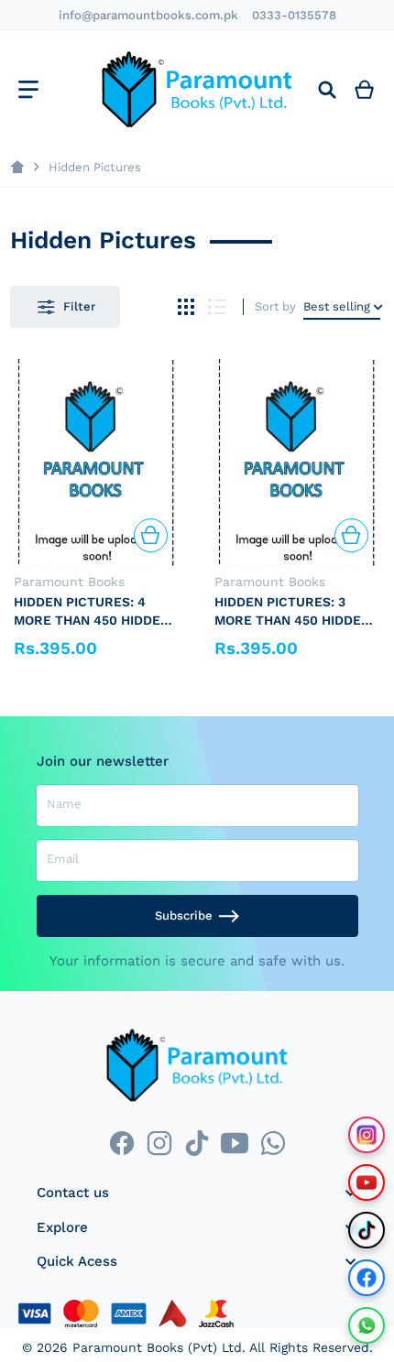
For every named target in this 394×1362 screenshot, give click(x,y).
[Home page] (17, 167)
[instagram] (159, 1143)
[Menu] (28, 89)
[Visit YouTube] (366, 1182)
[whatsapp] (272, 1143)
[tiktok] (196, 1143)
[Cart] (364, 89)
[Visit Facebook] (366, 1277)
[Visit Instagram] (366, 1135)
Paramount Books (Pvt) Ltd (157, 1347)
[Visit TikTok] (366, 1230)
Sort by (275, 306)
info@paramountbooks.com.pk (148, 15)
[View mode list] (218, 307)
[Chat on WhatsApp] (366, 1325)
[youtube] (235, 1143)
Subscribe (184, 915)
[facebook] (121, 1143)
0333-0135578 (294, 15)
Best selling (336, 306)
